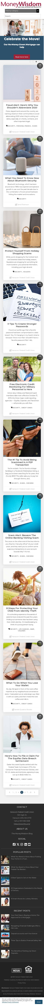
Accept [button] (39, 1002)
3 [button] (36, 61)
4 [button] (39, 61)
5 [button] (42, 61)
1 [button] (30, 61)
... (14, 792)
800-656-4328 (25, 821)
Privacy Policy (22, 983)
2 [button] (33, 61)
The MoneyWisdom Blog (22, 834)
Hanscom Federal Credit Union (24, 977)
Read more (21, 54)
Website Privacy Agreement (10, 1002)
